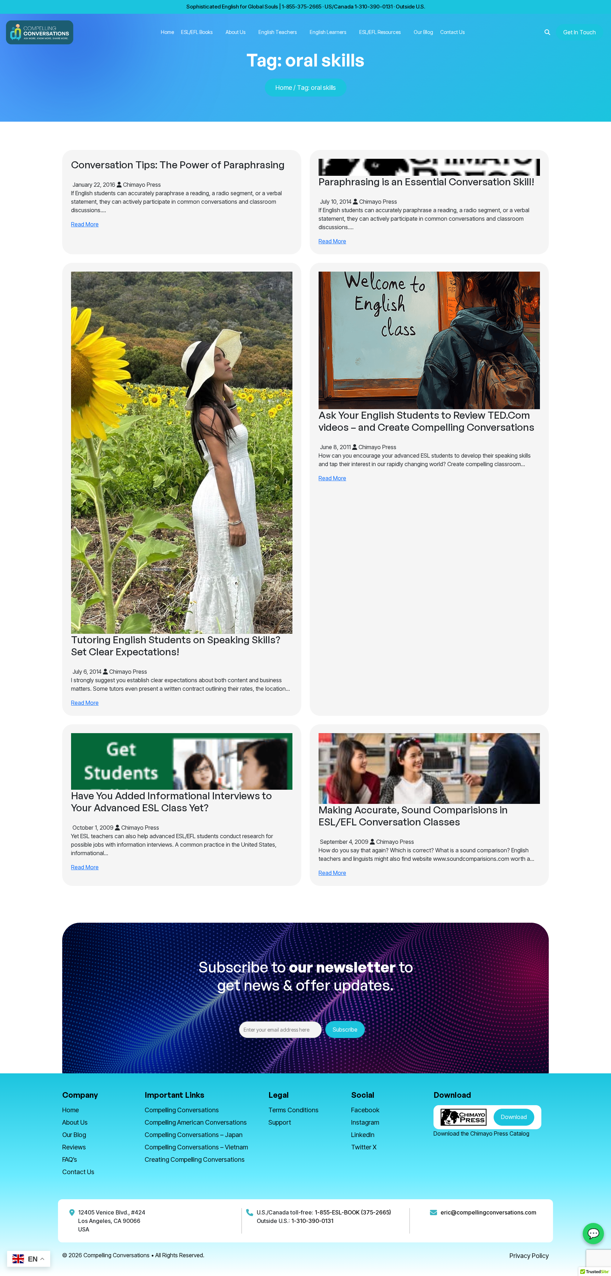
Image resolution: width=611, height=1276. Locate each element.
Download (514, 1116)
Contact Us (452, 32)
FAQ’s (69, 1159)
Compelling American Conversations (196, 1122)
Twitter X (364, 1147)
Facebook (365, 1110)
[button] (547, 32)
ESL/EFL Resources (380, 32)
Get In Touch (579, 32)
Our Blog (423, 32)
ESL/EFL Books (197, 32)
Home (167, 32)
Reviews (74, 1147)
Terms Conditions (293, 1110)
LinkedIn (362, 1134)
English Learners (328, 32)
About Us (235, 32)
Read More (85, 224)
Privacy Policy (529, 1255)
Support (279, 1122)
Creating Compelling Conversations (195, 1159)
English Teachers (277, 32)
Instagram (365, 1122)
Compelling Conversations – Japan (194, 1134)
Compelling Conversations (182, 1110)
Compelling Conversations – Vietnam (196, 1147)
